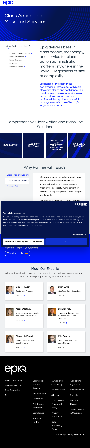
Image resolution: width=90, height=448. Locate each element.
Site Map (55, 395)
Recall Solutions (15, 60)
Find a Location (12, 380)
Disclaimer (38, 399)
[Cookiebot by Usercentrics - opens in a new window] (77, 204)
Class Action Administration (19, 53)
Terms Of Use (39, 393)
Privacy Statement (56, 415)
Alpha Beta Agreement (75, 383)
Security (74, 395)
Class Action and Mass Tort (19, 46)
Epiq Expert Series (16, 66)
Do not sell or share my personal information (23, 242)
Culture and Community (57, 383)
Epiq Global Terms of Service (38, 384)
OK (66, 242)
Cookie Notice (77, 390)
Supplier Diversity (74, 402)
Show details (77, 234)
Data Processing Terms (56, 425)
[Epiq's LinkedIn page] (5, 395)
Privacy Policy (58, 390)
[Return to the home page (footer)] (8, 3)
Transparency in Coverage (77, 411)
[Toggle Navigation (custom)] (85, 3)
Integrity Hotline (37, 420)
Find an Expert (12, 385)
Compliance (38, 413)
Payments (13, 63)
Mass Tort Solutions (16, 57)
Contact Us (15, 253)
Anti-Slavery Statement (38, 406)
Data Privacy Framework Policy (57, 404)
